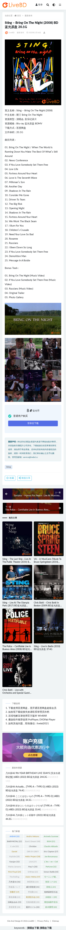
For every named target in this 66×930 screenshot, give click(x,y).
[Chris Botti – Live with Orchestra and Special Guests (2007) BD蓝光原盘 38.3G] (17, 669)
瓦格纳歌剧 (32, 902)
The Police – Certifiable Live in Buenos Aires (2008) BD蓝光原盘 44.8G (17, 649)
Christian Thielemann (33, 847)
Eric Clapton (51, 852)
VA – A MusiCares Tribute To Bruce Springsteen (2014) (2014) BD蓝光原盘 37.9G (47, 562)
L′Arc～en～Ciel (51, 862)
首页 (19, 16)
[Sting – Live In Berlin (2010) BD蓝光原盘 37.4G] (49, 626)
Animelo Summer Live (51, 837)
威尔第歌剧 (32, 887)
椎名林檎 (14, 897)
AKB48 (14, 836)
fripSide (14, 857)
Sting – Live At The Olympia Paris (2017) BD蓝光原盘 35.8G (15, 606)
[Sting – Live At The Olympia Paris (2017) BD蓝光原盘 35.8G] (17, 582)
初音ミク (51, 882)
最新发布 (28, 16)
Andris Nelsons (32, 837)
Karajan (14, 862)
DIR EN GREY (33, 852)
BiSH (51, 841)
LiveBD (11, 33)
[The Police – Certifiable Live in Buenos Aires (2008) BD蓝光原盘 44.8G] (17, 626)
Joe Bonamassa (51, 857)
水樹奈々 (51, 897)
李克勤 (32, 892)
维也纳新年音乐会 (51, 902)
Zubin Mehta (32, 877)
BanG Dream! (32, 841)
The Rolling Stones (14, 877)
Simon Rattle (51, 872)
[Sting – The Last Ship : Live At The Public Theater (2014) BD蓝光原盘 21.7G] (17, 538)
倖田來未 (32, 882)
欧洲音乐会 (32, 897)
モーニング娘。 (51, 877)
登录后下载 (33, 423)
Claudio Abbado (51, 847)
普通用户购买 (20, 416)
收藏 (11, 478)
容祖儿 (51, 887)
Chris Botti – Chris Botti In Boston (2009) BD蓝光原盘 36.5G (47, 606)
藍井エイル (32, 907)
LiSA (33, 862)
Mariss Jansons (14, 867)
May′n (32, 867)
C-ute (14, 846)
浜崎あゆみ (14, 902)
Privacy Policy (43, 921)
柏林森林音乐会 (51, 892)
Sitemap (55, 921)
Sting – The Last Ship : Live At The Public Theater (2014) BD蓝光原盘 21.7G (16, 562)
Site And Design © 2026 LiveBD (20, 921)
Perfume (51, 867)
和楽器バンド (14, 887)
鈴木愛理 (51, 907)
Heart (34, 173)
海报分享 (25, 478)
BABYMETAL (14, 841)
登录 (40, 5)
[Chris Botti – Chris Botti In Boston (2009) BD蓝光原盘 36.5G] (49, 582)
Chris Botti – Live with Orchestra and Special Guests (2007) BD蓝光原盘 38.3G (16, 693)
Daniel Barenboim (14, 852)
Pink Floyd (14, 872)
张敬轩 (14, 892)
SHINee (33, 872)
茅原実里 (14, 907)
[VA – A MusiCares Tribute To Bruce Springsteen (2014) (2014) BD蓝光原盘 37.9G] (49, 538)
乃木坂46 (14, 882)
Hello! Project (32, 857)
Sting (19, 110)
